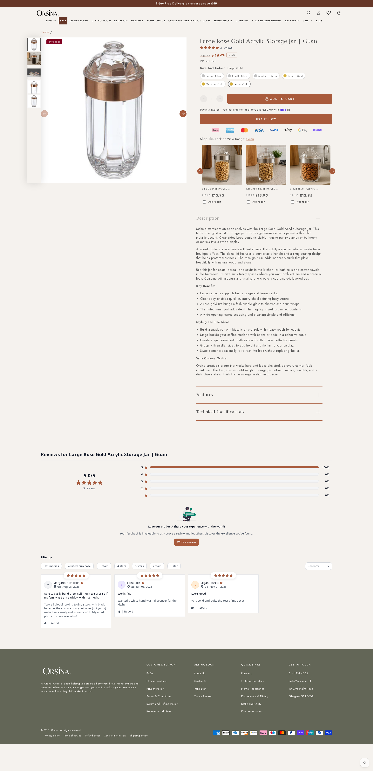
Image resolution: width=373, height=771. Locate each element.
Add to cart (214, 202)
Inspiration (200, 689)
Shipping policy (138, 735)
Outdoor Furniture (252, 681)
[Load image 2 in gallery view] (34, 58)
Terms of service (72, 735)
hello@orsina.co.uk (300, 681)
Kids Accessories (251, 711)
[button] (308, 13)
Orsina (54, 730)
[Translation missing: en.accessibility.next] (183, 113)
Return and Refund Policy (162, 704)
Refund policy (92, 735)
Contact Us (200, 681)
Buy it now (266, 119)
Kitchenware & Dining (254, 696)
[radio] (212, 76)
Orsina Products (156, 681)
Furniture (246, 673)
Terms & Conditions (158, 696)
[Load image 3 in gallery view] (34, 72)
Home (45, 32)
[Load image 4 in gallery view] (34, 87)
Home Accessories (252, 689)
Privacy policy (52, 735)
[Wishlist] (329, 13)
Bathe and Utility (251, 704)
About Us (199, 673)
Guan (250, 139)
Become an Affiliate (158, 711)
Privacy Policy (155, 689)
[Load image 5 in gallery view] (34, 101)
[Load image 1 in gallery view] (34, 44)
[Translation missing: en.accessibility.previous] (44, 113)
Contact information (115, 735)
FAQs (149, 673)
